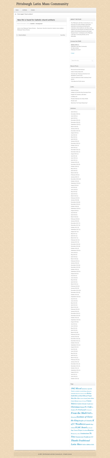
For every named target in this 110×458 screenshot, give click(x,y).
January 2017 (74, 242)
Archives (25, 10)
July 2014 (73, 298)
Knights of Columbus (85, 421)
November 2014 (75, 292)
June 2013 (73, 326)
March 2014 (74, 307)
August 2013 (74, 321)
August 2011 (74, 372)
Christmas (75, 406)
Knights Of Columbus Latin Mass (78, 94)
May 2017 (73, 233)
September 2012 (75, 345)
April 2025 (73, 118)
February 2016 (74, 261)
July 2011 (73, 374)
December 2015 (75, 265)
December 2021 (75, 149)
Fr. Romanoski (89, 410)
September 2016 (75, 250)
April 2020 (73, 170)
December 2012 (75, 338)
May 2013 (73, 328)
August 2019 (74, 185)
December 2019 (75, 179)
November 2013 (75, 315)
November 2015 (75, 267)
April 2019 (73, 193)
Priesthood (85, 430)
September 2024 (75, 124)
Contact (33, 10)
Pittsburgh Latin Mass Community (42, 4)
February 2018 (74, 219)
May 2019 (73, 191)
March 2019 (74, 195)
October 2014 (74, 294)
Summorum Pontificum (83, 437)
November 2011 (74, 366)
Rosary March (77, 433)
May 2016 (73, 254)
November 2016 (75, 246)
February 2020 (74, 174)
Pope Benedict (89, 427)
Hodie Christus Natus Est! (77, 71)
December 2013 (75, 313)
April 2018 (73, 214)
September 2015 (75, 271)
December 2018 (75, 202)
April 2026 (73, 111)
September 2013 (75, 319)
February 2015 (74, 286)
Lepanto (87, 424)
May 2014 (73, 303)
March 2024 (74, 126)
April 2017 (73, 235)
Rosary (73, 433)
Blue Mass (77, 398)
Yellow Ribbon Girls (88, 444)
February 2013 (74, 334)
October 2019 (74, 181)
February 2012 (74, 359)
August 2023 (74, 132)
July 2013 (73, 324)
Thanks (75, 440)
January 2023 (74, 141)
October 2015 (74, 269)
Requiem (91, 430)
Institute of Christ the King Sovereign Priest (81, 92)
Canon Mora (90, 398)
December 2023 (75, 130)
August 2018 (74, 210)
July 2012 (73, 349)
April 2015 (73, 282)
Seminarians (84, 433)
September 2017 (75, 229)
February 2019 (74, 198)
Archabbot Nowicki (79, 391)
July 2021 (73, 156)
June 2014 (73, 300)
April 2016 (73, 256)
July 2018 (73, 212)
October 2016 (74, 248)
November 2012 (75, 340)
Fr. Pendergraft (81, 410)
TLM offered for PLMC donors (78, 81)
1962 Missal (76, 388)
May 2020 (73, 168)
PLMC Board (81, 427)
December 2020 (75, 164)
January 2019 (74, 200)
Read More (62, 35)
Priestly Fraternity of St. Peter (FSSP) (79, 98)
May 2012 (73, 353)
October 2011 (74, 368)
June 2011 (73, 376)
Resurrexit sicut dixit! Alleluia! (78, 69)
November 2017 (75, 225)
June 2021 (73, 158)
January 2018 (74, 221)
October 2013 (74, 317)
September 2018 (75, 208)
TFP (92, 437)
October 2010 (74, 378)
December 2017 (75, 223)
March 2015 (74, 284)
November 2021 (75, 151)
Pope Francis (74, 430)
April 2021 (73, 160)
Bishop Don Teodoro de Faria (81, 393)
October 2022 (74, 145)
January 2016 (74, 263)
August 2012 (74, 347)
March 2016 (74, 258)
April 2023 (73, 139)
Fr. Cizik (88, 406)
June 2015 (73, 277)
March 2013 (74, 332)
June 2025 (73, 116)
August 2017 (74, 231)
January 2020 (74, 177)
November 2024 (75, 122)
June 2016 (73, 252)
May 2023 (73, 137)
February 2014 (74, 309)
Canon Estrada (83, 398)
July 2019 (73, 187)
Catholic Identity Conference (85, 404)
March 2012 (74, 357)
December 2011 (74, 363)
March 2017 (74, 237)
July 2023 (73, 135)
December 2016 (75, 244)
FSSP (88, 413)
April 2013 (73, 330)
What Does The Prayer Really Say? (79, 103)
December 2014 (75, 290)
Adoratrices (84, 389)
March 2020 (74, 172)
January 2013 (74, 336)
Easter (82, 407)
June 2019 (73, 189)
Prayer (80, 430)
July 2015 (73, 275)
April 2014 (73, 305)
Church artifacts (22, 35)
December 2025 (75, 114)
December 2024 (75, 120)
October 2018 (74, 206)
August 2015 (74, 273)
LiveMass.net (74, 96)
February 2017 (74, 240)
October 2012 (74, 342)
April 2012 (73, 355)
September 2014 (75, 296)
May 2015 (73, 279)
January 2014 (74, 311)
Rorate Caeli (74, 100)
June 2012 (73, 351)
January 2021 (74, 162)
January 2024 (74, 128)
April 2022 (73, 147)
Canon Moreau (74, 401)
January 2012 (74, 361)
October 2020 (74, 166)
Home (17, 10)
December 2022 (75, 143)
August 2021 (74, 153)
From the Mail (78, 413)
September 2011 (75, 370)
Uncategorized (39, 23)
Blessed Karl (79, 396)
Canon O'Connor (82, 401)
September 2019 (75, 183)
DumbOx (33, 23)
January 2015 (74, 288)
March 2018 (74, 216)
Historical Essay (74, 90)
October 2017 (74, 227)
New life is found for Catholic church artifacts (36, 20)
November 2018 (75, 204)
